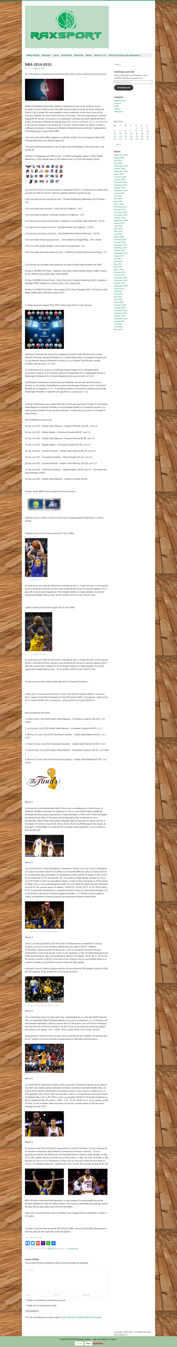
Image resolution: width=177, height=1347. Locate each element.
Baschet (46, 55)
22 (137, 136)
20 (126, 136)
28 (131, 139)
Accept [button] (79, 1343)
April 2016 (118, 299)
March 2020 (119, 174)
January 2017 (119, 275)
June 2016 (118, 294)
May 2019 (118, 199)
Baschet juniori (120, 101)
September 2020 (121, 171)
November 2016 (120, 280)
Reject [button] (88, 1343)
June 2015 (118, 327)
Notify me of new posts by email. (42, 1305)
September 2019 (121, 190)
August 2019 (119, 193)
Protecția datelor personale (124, 55)
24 (148, 136)
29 (137, 139)
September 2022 (121, 155)
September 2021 (121, 166)
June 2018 (118, 229)
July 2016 (118, 291)
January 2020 (119, 180)
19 (120, 136)
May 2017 (118, 264)
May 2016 (118, 297)
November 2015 (120, 313)
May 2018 (118, 231)
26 (120, 139)
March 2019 (119, 204)
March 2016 (119, 302)
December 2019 (120, 182)
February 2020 (120, 177)
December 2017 (120, 245)
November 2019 (120, 185)
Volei (56, 55)
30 (142, 139)
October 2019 (119, 188)
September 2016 (121, 286)
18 (115, 136)
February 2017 (120, 272)
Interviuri (66, 55)
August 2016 (119, 289)
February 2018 (120, 239)
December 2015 (120, 310)
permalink (73, 1249)
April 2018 (118, 234)
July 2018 (118, 226)
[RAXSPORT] (67, 27)
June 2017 (118, 261)
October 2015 (119, 316)
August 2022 (119, 158)
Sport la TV (100, 55)
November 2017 (120, 248)
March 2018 (119, 237)
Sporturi (78, 55)
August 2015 (119, 321)
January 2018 (119, 242)
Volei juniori (118, 111)
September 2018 (121, 220)
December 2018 (120, 212)
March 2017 (119, 269)
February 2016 (120, 305)
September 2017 (121, 253)
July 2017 (118, 259)
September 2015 (121, 319)
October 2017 (119, 250)
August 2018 (119, 223)
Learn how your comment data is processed (81, 1317)
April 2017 (118, 267)
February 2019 (120, 207)
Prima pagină (33, 55)
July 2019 (118, 196)
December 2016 (120, 278)
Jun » (118, 144)
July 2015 (118, 324)
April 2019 (118, 201)
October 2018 (119, 218)
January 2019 (119, 209)
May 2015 (118, 329)
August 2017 (119, 256)
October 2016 (119, 283)
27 (126, 139)
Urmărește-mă (123, 87)
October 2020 (119, 169)
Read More (98, 1343)
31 (148, 139)
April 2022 (118, 163)
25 (115, 139)
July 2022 (118, 160)
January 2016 (119, 308)
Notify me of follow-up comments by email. (46, 1300)
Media (89, 55)
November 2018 (120, 215)
